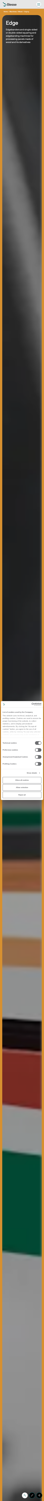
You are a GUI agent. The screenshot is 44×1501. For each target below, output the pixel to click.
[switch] (38, 750)
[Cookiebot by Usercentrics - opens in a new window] (31, 704)
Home (6, 11)
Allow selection (22, 787)
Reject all (22, 795)
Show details (32, 773)
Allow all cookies (22, 780)
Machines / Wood (16, 11)
